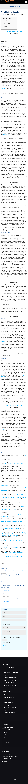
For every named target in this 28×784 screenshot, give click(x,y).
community (3, 341)
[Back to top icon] (14, 774)
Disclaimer (6, 724)
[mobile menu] (26, 2)
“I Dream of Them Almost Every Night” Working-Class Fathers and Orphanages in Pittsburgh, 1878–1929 (13, 541)
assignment (4, 429)
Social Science (6, 37)
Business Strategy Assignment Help (10, 575)
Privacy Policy (7, 742)
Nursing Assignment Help (10, 685)
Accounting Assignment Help (11, 667)
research (3, 88)
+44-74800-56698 (7, 758)
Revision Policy (7, 729)
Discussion (5, 22)
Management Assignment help (11, 699)
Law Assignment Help (9, 682)
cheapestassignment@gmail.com (11, 754)
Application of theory (7, 23)
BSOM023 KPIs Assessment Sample (10, 449)
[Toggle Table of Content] (14, 19)
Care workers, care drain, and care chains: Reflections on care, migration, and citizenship (13, 508)
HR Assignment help (9, 694)
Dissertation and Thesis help (11, 672)
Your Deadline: (6, 624)
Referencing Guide (8, 734)
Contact (6, 740)
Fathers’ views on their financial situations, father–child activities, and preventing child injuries (13, 522)
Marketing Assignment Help (10, 702)
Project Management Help (10, 710)
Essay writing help (8, 670)
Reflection (5, 26)
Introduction (5, 20)
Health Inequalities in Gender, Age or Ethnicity (12, 598)
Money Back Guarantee (9, 727)
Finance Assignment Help (10, 680)
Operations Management (10, 707)
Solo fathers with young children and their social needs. (13, 457)
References (5, 28)
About (5, 722)
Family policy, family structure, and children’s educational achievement (13, 489)
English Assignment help (10, 675)
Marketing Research (9, 705)
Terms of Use (7, 732)
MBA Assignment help (9, 697)
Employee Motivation (7, 304)
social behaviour (7, 134)
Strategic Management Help (10, 712)
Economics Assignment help (10, 677)
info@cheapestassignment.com (10, 756)
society (21, 250)
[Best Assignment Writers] (7, 1)
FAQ (5, 737)
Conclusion (5, 25)
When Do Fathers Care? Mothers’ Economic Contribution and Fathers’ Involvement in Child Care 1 (13, 534)
